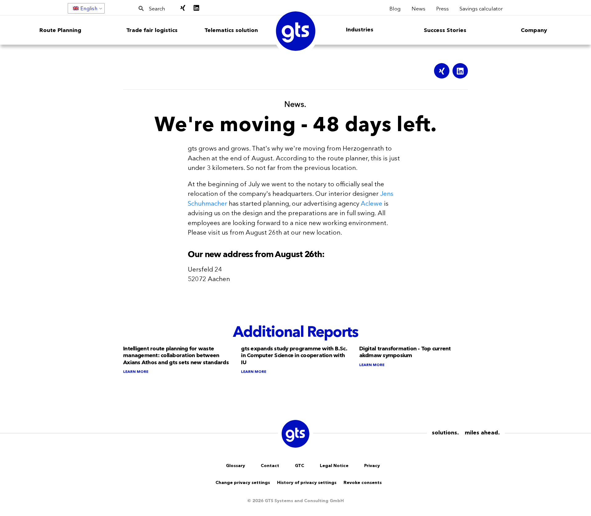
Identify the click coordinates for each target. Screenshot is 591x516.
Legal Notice (334, 465)
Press (442, 8)
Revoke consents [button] (363, 482)
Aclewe (371, 203)
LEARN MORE (135, 371)
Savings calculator (481, 8)
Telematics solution (231, 30)
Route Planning (60, 30)
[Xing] (441, 71)
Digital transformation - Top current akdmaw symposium (405, 352)
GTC (299, 465)
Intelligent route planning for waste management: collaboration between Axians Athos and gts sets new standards (176, 355)
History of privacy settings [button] (306, 482)
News (418, 8)
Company (534, 30)
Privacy (372, 465)
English (89, 8)
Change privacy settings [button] (242, 482)
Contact (270, 465)
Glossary (235, 465)
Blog (395, 8)
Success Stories (445, 30)
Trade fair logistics (152, 30)
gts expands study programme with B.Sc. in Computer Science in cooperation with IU (294, 355)
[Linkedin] (460, 71)
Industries (359, 29)
